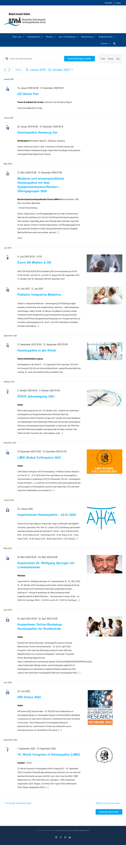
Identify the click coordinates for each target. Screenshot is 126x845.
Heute (18, 69)
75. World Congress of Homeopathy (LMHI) (48, 754)
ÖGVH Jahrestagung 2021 (36, 396)
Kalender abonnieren (109, 812)
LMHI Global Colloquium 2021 (39, 457)
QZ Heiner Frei (28, 94)
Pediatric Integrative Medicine (39, 294)
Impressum (69, 830)
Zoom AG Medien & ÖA (34, 262)
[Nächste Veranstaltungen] (9, 69)
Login (118, 2)
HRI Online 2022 (29, 697)
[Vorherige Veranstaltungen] (5, 69)
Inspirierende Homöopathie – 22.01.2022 (46, 514)
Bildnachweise (84, 830)
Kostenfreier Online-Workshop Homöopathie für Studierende (39, 626)
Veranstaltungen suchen (79, 58)
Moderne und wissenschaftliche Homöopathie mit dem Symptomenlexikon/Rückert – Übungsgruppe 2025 (40, 184)
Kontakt (76, 830)
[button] (114, 43)
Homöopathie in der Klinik (36, 350)
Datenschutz (61, 830)
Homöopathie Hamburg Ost (37, 132)
